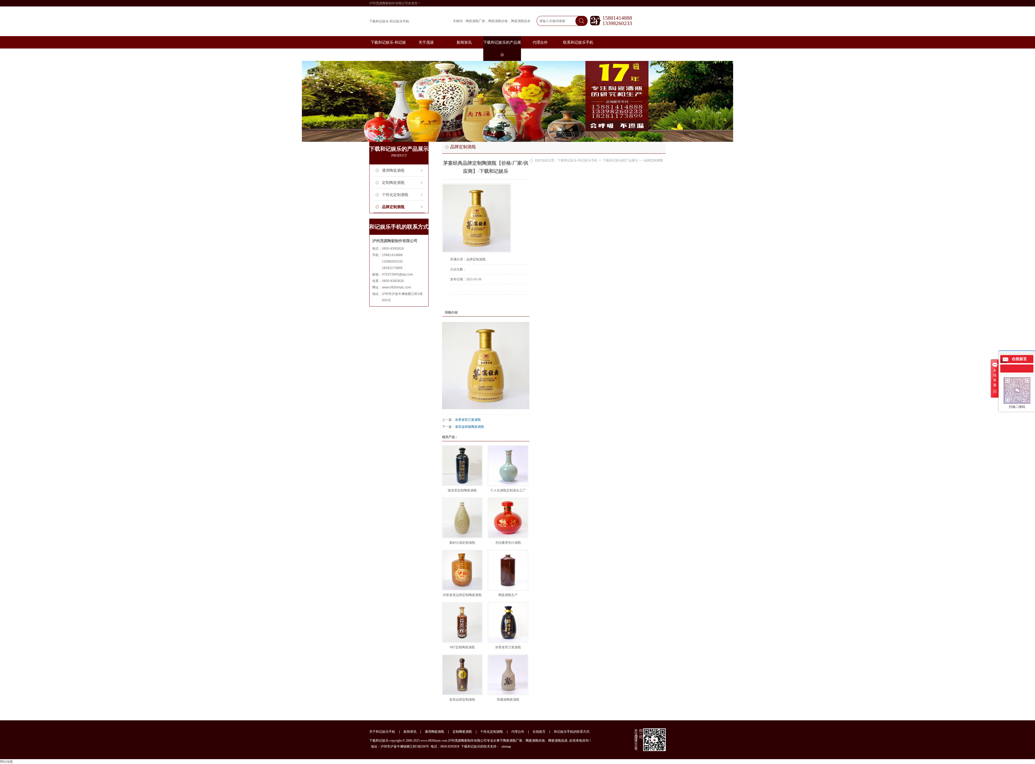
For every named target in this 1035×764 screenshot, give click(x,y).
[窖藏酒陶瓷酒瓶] (508, 675)
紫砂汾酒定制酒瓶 (462, 543)
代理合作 (540, 42)
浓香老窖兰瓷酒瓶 (468, 420)
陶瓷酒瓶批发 (520, 21)
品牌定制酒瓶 (393, 207)
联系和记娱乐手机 (578, 42)
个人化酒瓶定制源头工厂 (508, 490)
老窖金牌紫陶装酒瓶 (469, 427)
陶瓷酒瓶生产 (508, 595)
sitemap (506, 746)
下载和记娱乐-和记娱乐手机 (389, 21)
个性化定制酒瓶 (395, 195)
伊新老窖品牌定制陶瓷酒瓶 (462, 595)
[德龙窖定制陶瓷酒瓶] (462, 465)
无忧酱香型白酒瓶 (508, 543)
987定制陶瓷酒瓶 (462, 647)
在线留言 (539, 732)
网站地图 (6, 761)
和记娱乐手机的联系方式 (571, 732)
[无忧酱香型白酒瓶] (508, 518)
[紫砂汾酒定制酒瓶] (462, 518)
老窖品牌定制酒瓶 (462, 699)
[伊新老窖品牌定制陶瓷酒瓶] (462, 570)
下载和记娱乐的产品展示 (620, 160)
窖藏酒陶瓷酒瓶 (508, 699)
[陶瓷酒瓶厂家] (517, 101)
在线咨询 (465, 302)
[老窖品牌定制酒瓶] (462, 675)
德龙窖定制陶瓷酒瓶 (462, 490)
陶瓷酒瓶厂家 (475, 21)
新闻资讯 (464, 42)
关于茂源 (426, 42)
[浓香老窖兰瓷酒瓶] (508, 622)
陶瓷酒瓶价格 (498, 21)
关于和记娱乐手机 (382, 732)
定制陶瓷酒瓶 (393, 183)
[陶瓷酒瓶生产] (508, 570)
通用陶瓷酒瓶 (393, 170)
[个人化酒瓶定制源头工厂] (508, 465)
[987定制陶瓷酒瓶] (462, 622)
